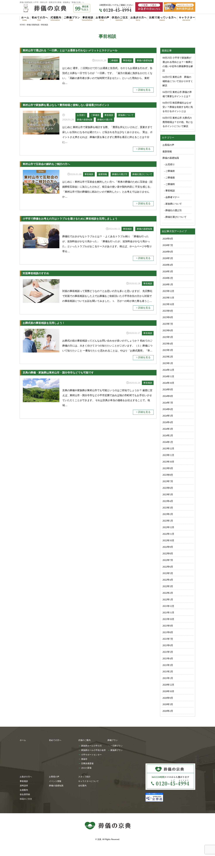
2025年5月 (167, 337)
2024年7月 (167, 402)
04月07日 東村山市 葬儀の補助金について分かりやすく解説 (177, 81)
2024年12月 (168, 370)
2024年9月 (167, 389)
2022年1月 (167, 599)
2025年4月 (167, 343)
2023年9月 (167, 468)
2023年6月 (167, 488)
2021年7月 (167, 639)
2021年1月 (167, 678)
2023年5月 (167, 494)
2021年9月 (167, 625)
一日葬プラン (116, 746)
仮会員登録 (25, 794)
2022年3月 (167, 586)
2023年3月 (167, 507)
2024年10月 (168, 383)
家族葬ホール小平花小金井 (93, 750)
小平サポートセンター (91, 754)
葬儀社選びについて (142, 174)
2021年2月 (167, 671)
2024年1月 (167, 442)
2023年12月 (168, 448)
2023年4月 (167, 501)
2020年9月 (167, 698)
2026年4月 (167, 265)
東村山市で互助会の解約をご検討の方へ (46, 164)
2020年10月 (168, 691)
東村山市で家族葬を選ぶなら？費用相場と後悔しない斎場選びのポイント (66, 105)
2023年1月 (167, 520)
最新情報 (102, 174)
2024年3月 (167, 429)
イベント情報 (55, 781)
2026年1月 (167, 284)
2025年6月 (167, 330)
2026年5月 (167, 258)
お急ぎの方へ (138, 17)
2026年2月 (167, 278)
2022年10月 (168, 540)
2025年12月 (168, 291)
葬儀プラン (113, 740)
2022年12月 (168, 527)
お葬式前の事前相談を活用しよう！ (44, 322)
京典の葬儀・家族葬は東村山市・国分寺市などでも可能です (58, 372)
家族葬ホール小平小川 (91, 746)
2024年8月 (167, 396)
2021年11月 (168, 612)
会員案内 (24, 790)
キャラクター (187, 17)
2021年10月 (168, 619)
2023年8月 (167, 475)
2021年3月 (167, 665)
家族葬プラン (116, 750)
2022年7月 (167, 560)
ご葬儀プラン (72, 17)
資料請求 (24, 785)
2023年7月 (167, 481)
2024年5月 (167, 415)
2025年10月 (168, 304)
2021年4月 (167, 658)
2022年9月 (167, 547)
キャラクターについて (88, 781)
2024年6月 (167, 409)
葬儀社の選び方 (105, 119)
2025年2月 (167, 356)
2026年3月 (167, 271)
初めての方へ (40, 17)
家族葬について (126, 115)
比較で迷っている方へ (163, 17)
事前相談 (87, 17)
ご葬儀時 (170, 184)
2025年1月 (167, 363)
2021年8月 (167, 632)
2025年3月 (167, 350)
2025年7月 (167, 324)
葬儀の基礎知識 (144, 60)
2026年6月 (167, 251)
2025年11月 (168, 297)
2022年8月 (167, 553)
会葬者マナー (172, 197)
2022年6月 (167, 566)
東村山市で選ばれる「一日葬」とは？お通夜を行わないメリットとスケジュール (70, 50)
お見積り (81, 115)
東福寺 (84, 759)
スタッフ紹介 (84, 776)
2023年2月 (167, 514)
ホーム (25, 17)
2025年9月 (167, 311)
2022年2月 (167, 593)
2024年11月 (168, 376)
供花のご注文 (120, 17)
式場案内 (55, 17)
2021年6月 (167, 645)
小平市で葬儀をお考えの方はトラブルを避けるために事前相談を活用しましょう (70, 218)
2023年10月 (168, 461)
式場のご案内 (84, 740)
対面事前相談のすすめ (36, 273)
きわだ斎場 (86, 768)
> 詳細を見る (143, 89)
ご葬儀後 (170, 177)
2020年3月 (167, 704)
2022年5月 (167, 573)
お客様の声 (102, 17)
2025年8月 (167, 317)
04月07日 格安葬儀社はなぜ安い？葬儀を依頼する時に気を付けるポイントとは (177, 106)
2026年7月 (167, 245)
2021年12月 (168, 606)
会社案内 (82, 785)
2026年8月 (167, 238)
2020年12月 (168, 684)
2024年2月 (167, 435)
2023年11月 (168, 455)
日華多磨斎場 (87, 763)
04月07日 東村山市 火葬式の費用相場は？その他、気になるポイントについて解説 (177, 122)
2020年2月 (167, 711)
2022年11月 (168, 534)
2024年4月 (167, 422)
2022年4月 (167, 579)
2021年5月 (167, 652)
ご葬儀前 (113, 60)
